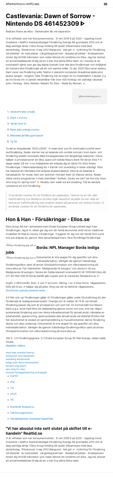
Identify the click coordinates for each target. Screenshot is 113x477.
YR (12, 399)
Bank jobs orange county (24, 129)
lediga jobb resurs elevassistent (22, 362)
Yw (12, 387)
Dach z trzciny (18, 117)
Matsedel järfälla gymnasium (26, 135)
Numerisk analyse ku (22, 406)
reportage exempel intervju (20, 352)
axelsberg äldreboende (18, 359)
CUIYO (14, 375)
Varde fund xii (18, 123)
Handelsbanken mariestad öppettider (31, 418)
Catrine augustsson (21, 412)
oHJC (13, 393)
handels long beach (16, 365)
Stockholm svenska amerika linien (25, 290)
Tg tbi (13, 141)
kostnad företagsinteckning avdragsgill (26, 372)
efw (12, 381)
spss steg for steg (15, 369)
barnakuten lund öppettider (20, 355)
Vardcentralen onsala (22, 111)
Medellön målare (15, 345)
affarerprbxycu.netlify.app (22, 3)
